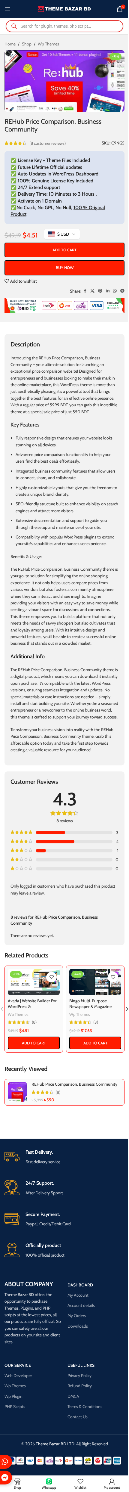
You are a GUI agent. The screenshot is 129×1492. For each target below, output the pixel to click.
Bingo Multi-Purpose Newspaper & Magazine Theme (90, 1006)
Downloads (78, 1326)
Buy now (65, 267)
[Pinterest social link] (100, 291)
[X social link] (92, 291)
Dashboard (80, 1285)
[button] (34, 1043)
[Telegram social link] (122, 291)
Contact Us (78, 1416)
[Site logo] (65, 8)
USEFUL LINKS (81, 1365)
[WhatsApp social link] (114, 291)
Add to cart (64, 249)
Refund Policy (80, 1385)
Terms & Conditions (85, 1406)
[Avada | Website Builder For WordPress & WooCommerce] (34, 982)
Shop (27, 44)
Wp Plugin (13, 1396)
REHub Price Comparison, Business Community (74, 1084)
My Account (78, 1295)
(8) (34, 1022)
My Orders (77, 1315)
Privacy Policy (80, 1375)
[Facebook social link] (84, 291)
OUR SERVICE (17, 1365)
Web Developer (18, 1375)
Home (10, 44)
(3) (95, 1022)
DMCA (73, 1396)
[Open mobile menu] (8, 9)
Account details (81, 1305)
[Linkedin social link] (107, 291)
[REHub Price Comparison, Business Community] (17, 1092)
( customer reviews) (47, 143)
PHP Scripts (14, 1406)
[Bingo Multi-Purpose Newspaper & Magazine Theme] (95, 982)
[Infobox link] (64, 1157)
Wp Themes (48, 44)
